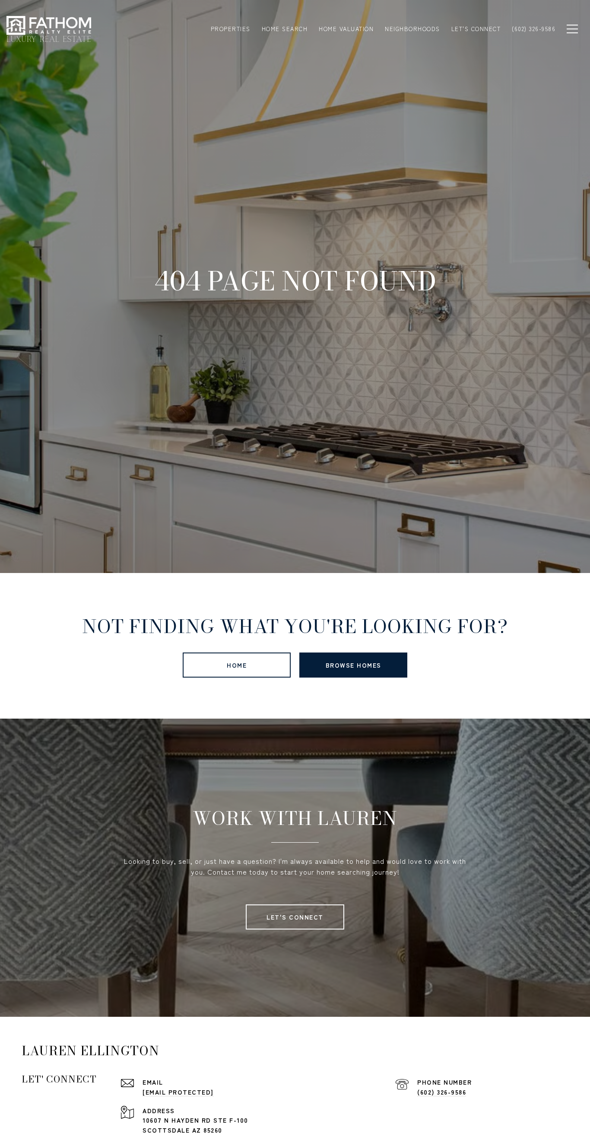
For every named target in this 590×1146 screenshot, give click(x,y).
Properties (231, 29)
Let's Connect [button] (295, 917)
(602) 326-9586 (441, 1092)
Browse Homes (353, 665)
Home (237, 665)
